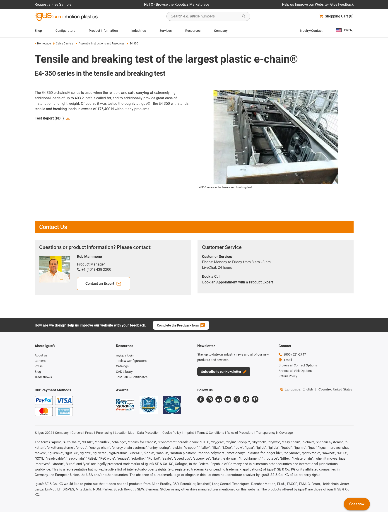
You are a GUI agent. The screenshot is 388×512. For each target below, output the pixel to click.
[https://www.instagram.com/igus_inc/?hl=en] (209, 399)
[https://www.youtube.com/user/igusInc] (227, 399)
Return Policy (288, 376)
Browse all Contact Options (298, 365)
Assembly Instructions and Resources (101, 43)
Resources (192, 30)
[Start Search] (243, 16)
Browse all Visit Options (295, 371)
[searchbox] (204, 16)
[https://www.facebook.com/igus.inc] (200, 399)
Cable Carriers (64, 43)
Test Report (49, 118)
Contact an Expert (99, 283)
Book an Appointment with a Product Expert (237, 282)
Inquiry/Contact (311, 30)
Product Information (103, 30)
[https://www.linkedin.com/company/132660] (218, 399)
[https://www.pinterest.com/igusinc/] (255, 399)
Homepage (44, 43)
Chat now (356, 504)
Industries (138, 30)
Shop (38, 30)
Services (165, 30)
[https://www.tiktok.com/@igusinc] (246, 399)
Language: (299, 389)
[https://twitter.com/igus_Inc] (237, 399)
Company (221, 30)
